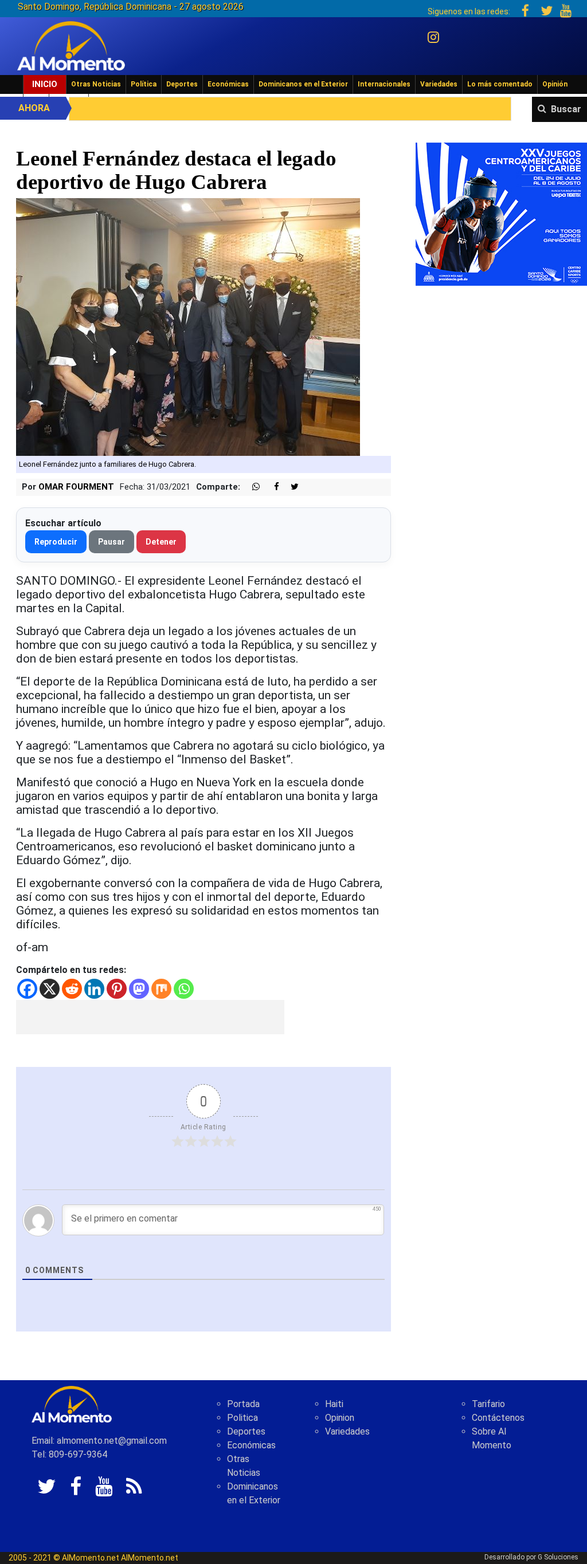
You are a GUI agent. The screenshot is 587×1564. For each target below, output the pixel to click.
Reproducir (55, 541)
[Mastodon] (139, 989)
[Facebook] (27, 989)
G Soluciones (558, 1557)
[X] (50, 989)
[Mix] (161, 989)
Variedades (438, 84)
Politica (242, 1417)
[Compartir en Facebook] (270, 487)
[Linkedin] (94, 989)
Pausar (111, 541)
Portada (243, 1403)
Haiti (334, 1403)
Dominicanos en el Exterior (303, 84)
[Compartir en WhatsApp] (251, 487)
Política (143, 84)
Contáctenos (498, 1417)
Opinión (555, 84)
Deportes (182, 84)
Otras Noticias (96, 84)
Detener (161, 541)
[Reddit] (72, 989)
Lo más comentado (500, 84)
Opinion (339, 1417)
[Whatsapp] (184, 989)
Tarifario (488, 1403)
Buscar (566, 109)
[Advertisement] (150, 1017)
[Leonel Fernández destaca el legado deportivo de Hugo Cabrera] (188, 326)
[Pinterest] (117, 989)
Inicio (44, 84)
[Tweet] (290, 487)
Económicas (228, 84)
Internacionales (384, 84)
